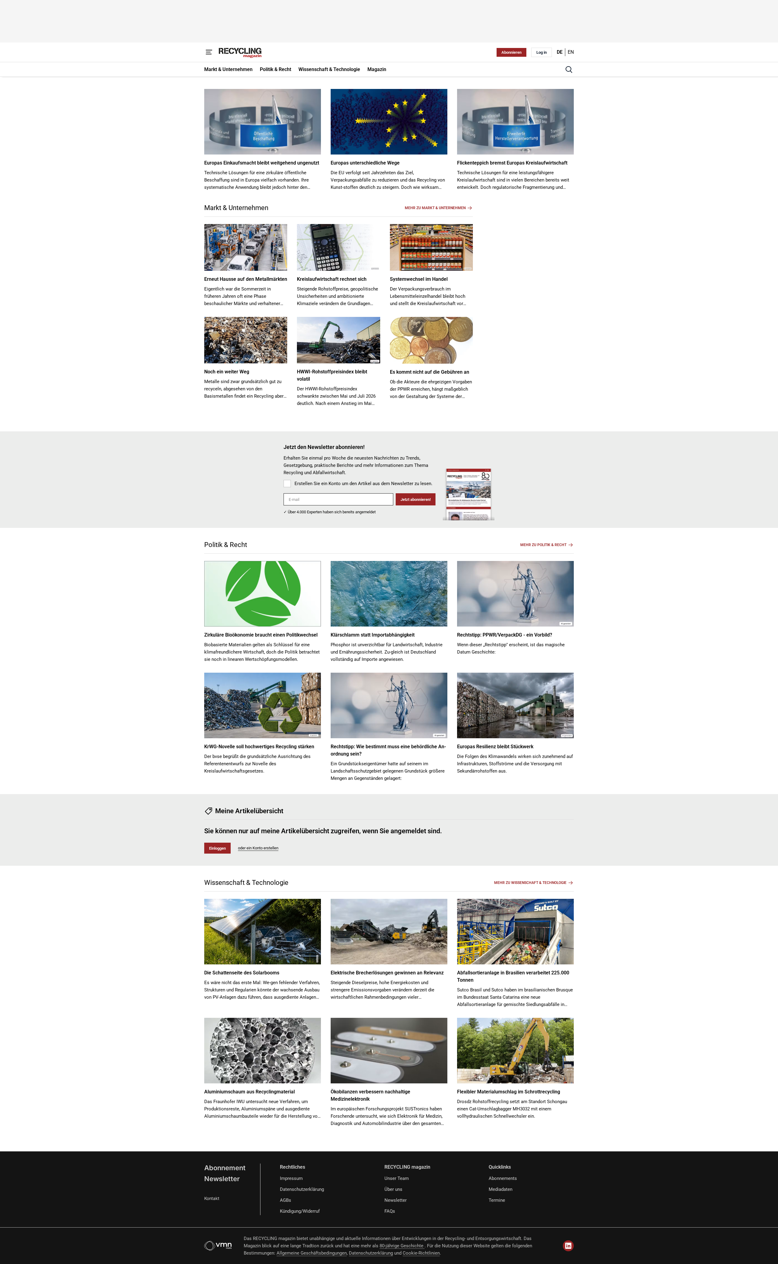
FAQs (389, 1211)
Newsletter (222, 1179)
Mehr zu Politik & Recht (543, 545)
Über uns (393, 1189)
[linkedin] (568, 1245)
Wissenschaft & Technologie (246, 882)
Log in (541, 52)
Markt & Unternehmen (236, 208)
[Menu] (209, 52)
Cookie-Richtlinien (421, 1253)
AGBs (285, 1200)
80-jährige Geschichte (402, 1246)
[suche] (569, 69)
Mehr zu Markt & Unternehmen (435, 208)
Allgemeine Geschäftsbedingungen (312, 1253)
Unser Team (396, 1178)
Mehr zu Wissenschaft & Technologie (530, 883)
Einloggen (217, 848)
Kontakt (211, 1198)
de (560, 52)
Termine (497, 1200)
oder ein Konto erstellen (258, 848)
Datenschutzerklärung (302, 1189)
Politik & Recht (225, 545)
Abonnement (225, 1168)
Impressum (291, 1178)
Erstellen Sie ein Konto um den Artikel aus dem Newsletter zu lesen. (363, 483)
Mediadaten (500, 1189)
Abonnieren (511, 52)
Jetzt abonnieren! (416, 499)
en (571, 52)
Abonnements (503, 1178)
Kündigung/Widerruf (300, 1211)
